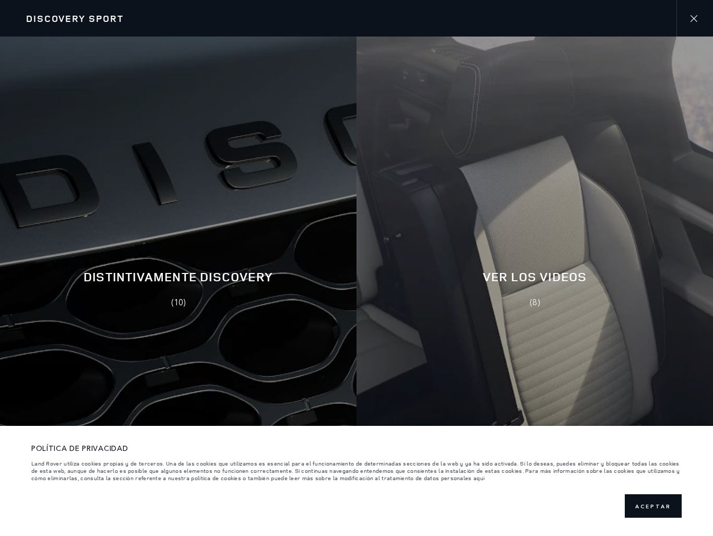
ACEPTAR (653, 506)
